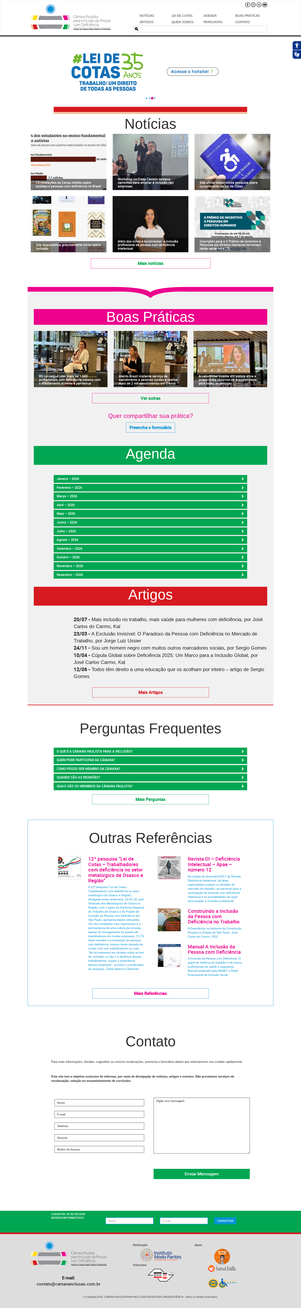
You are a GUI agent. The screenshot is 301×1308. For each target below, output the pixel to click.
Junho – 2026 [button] (67, 522)
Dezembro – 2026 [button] (70, 574)
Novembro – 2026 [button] (70, 566)
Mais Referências (150, 993)
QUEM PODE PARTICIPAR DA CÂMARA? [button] (86, 760)
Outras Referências (150, 838)
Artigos (147, 22)
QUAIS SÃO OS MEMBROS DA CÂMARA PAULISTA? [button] (95, 786)
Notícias (147, 15)
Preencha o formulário (150, 427)
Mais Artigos (150, 692)
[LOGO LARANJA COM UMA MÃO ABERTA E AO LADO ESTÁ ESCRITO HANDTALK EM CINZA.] (222, 1268)
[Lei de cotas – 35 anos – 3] (150, 71)
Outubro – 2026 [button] (68, 557)
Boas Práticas (247, 15)
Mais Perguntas (150, 799)
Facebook (247, 4)
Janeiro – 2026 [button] (68, 478)
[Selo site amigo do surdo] (222, 1256)
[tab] (150, 479)
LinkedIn (259, 4)
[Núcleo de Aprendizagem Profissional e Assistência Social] (222, 1283)
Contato (242, 22)
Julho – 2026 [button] (66, 531)
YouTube (264, 4)
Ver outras (151, 398)
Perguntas (213, 22)
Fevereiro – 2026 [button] (69, 487)
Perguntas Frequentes (150, 728)
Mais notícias (150, 263)
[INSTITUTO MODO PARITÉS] (160, 1254)
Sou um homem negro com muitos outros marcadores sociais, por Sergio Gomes (179, 648)
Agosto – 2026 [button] (67, 539)
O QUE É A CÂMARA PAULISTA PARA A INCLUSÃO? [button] (95, 751)
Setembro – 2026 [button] (69, 548)
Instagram (253, 4)
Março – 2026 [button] (67, 496)
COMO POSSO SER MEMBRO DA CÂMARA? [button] (88, 768)
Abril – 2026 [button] (66, 505)
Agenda (210, 15)
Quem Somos (183, 22)
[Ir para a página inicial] (71, 17)
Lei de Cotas (182, 15)
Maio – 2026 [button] (66, 513)
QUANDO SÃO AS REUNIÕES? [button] (78, 777)
